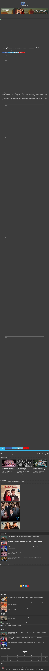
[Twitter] (26, 586)
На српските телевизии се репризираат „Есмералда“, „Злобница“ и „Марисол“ (25, 541)
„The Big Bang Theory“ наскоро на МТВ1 (39, 453)
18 (10, 659)
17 (3, 659)
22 (38, 659)
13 (24, 657)
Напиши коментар (25, 50)
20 (24, 659)
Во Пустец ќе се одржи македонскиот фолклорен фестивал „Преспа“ (8, 470)
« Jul (1, 663)
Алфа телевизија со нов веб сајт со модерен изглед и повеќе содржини (23, 536)
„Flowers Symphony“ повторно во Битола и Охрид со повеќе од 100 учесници (23, 470)
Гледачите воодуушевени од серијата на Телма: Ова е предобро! (25, 597)
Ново (2, 533)
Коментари (14, 533)
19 (17, 659)
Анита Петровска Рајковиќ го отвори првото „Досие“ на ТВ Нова (19, 622)
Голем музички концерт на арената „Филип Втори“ (8, 453)
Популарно (7, 533)
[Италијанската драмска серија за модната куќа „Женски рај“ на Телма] (4, 609)
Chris (4, 50)
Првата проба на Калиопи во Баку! (11, 625)
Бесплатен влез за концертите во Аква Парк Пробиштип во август (39, 470)
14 (31, 657)
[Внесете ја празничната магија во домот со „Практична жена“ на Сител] (4, 604)
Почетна (2, 17)
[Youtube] (28, 586)
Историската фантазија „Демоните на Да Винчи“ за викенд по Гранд (26, 617)
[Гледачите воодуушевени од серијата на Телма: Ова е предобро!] (4, 599)
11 (10, 657)
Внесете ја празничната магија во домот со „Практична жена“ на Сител (26, 603)
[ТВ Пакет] (24, 3)
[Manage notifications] (3, 668)
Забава (6, 17)
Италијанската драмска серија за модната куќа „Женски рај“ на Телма (26, 608)
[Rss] (21, 586)
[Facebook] (23, 586)
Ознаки (19, 533)
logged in (14, 481)
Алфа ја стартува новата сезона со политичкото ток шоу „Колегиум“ (23, 546)
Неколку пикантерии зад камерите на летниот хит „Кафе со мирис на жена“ (24, 557)
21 (31, 659)
